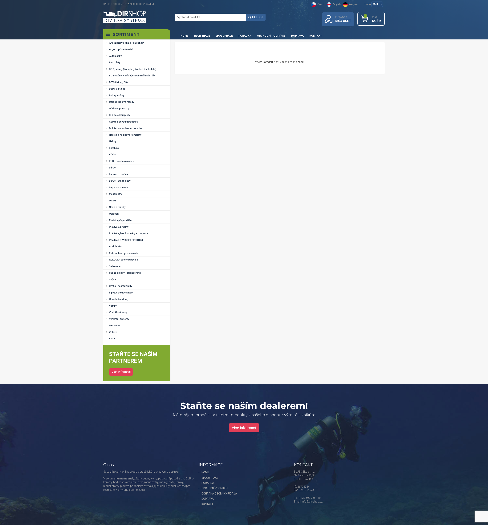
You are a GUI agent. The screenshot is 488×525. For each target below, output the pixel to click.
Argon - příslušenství (120, 49)
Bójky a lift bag (117, 88)
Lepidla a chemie (118, 187)
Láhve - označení (118, 174)
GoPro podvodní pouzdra (123, 121)
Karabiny (114, 148)
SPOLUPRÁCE (224, 35)
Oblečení (114, 213)
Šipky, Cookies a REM (121, 292)
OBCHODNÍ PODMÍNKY (271, 35)
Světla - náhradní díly (120, 286)
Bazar (112, 338)
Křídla (112, 154)
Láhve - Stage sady (119, 180)
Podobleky (115, 246)
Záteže (113, 332)
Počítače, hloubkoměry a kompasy (128, 233)
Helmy (112, 141)
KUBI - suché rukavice (121, 161)
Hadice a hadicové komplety (125, 134)
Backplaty (114, 62)
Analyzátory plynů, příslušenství (126, 42)
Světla (112, 279)
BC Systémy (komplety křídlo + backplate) (132, 69)
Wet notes (114, 325)
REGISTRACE (202, 35)
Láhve (112, 167)
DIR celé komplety (119, 115)
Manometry (115, 193)
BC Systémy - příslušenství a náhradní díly (132, 75)
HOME (184, 35)
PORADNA (244, 35)
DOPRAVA (297, 35)
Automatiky (115, 56)
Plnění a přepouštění (120, 220)
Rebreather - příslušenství (123, 253)
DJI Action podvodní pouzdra (125, 128)
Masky (112, 200)
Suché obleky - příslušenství (125, 272)
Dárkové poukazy (119, 108)
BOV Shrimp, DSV (118, 82)
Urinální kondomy (118, 299)
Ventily (112, 305)
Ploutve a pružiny (118, 226)
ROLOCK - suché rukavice (123, 259)
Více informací (121, 372)
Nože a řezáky (117, 207)
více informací (244, 428)
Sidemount (115, 266)
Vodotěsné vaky (118, 312)
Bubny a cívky (116, 95)
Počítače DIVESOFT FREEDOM (126, 240)
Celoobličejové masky (121, 101)
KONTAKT (315, 35)
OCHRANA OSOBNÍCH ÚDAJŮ (219, 493)
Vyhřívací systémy (119, 318)
